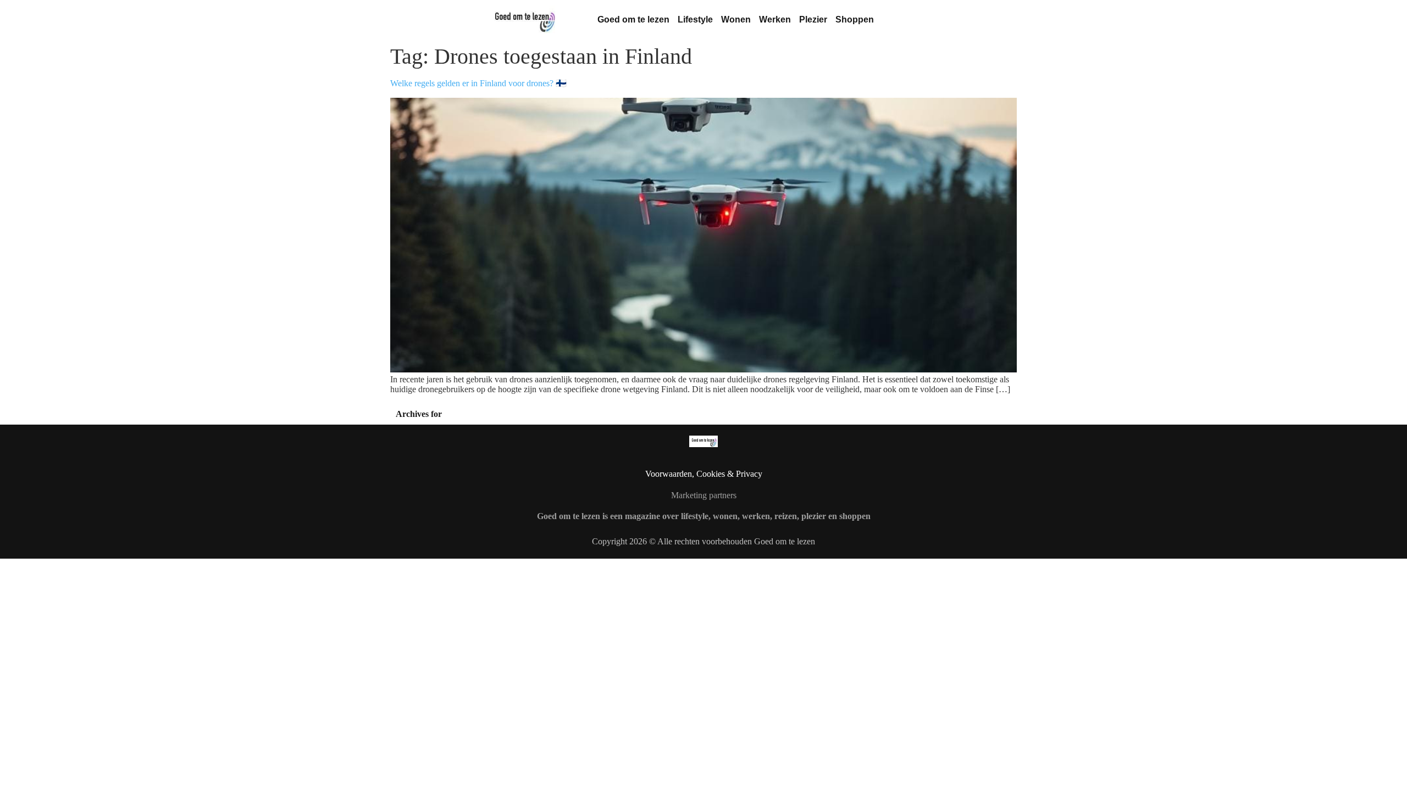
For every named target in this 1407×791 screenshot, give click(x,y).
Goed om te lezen (633, 19)
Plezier (813, 19)
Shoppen (854, 19)
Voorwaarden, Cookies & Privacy (703, 473)
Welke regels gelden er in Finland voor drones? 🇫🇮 (478, 83)
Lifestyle (695, 19)
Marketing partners (703, 495)
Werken (775, 19)
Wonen (736, 19)
